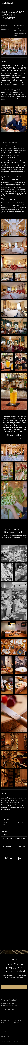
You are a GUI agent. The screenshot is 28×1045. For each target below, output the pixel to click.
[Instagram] (2, 1009)
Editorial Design (17, 1020)
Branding (16, 1018)
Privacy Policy (16, 1041)
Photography (16, 1022)
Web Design (16, 1024)
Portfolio (3, 1022)
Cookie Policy (23, 1041)
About (2, 1018)
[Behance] (9, 1009)
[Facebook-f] (6, 1009)
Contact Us (3, 1024)
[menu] (25, 2)
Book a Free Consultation (6, 1034)
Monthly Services (5, 1020)
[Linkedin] (12, 1009)
